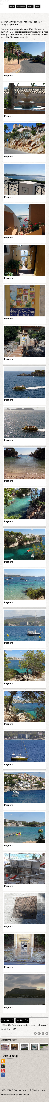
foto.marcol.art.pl (22, 1090)
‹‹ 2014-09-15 (7, 1020)
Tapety (30, 6)
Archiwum (21, 6)
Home (12, 6)
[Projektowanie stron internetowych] (11, 1057)
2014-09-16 (11, 22)
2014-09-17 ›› (22, 1020)
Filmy (37, 6)
